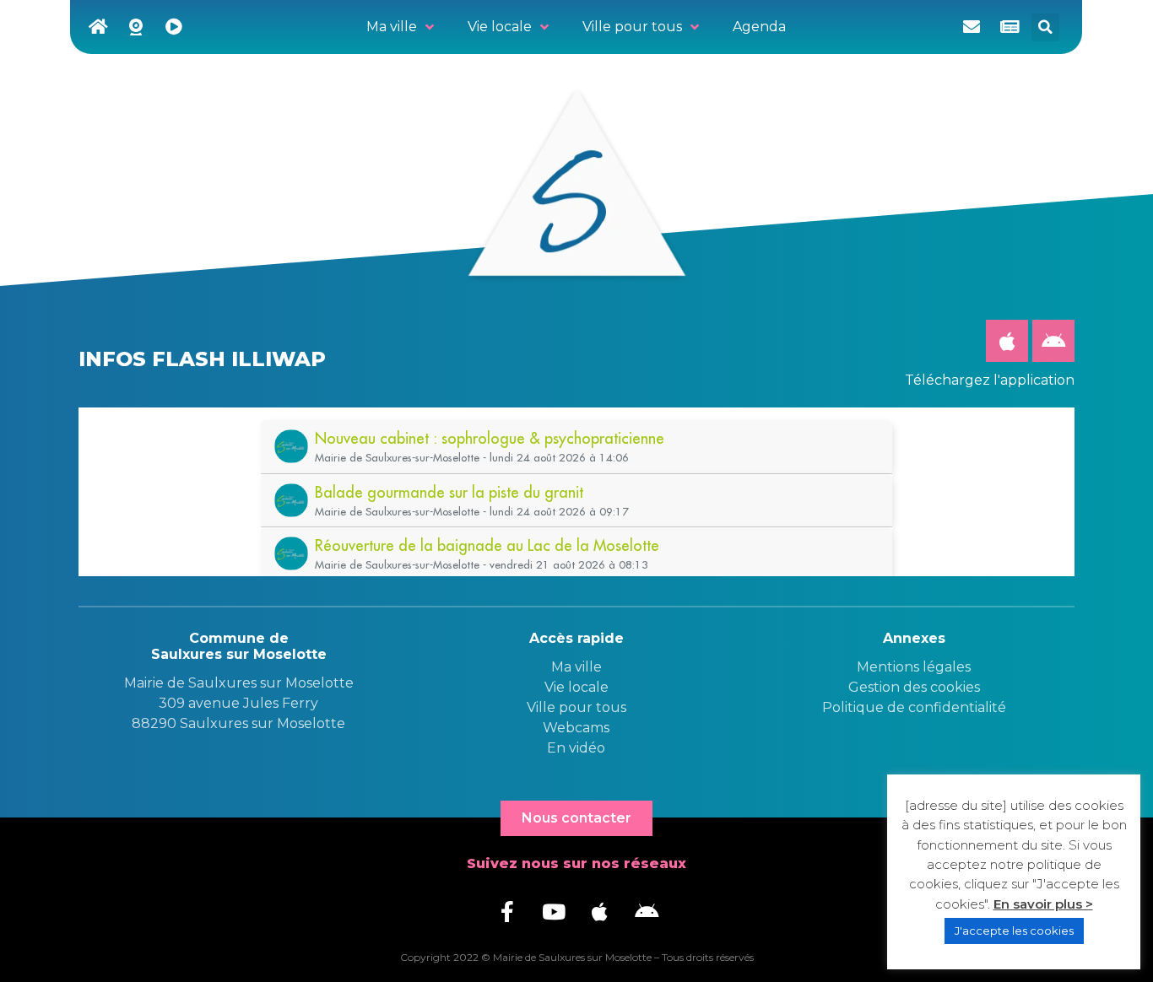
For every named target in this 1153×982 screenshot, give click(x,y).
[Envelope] (971, 27)
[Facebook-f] (507, 912)
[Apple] (1007, 341)
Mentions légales (914, 667)
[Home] (98, 27)
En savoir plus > (1043, 904)
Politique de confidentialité (914, 707)
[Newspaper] (1009, 27)
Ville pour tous (576, 707)
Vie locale (576, 687)
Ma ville (576, 667)
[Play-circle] (174, 27)
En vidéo (576, 748)
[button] (1045, 27)
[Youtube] (554, 912)
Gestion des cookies (914, 687)
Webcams (576, 728)
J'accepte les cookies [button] (1014, 930)
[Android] (1053, 341)
